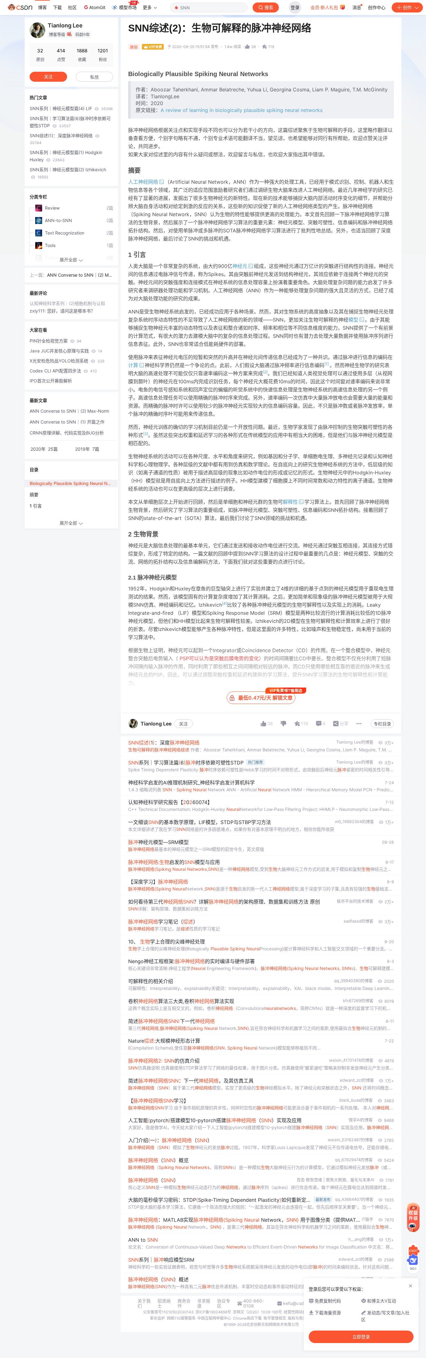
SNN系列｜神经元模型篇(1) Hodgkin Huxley (66, 156)
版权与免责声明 (301, 1318)
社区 (72, 7)
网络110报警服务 (181, 1318)
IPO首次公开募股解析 (51, 380)
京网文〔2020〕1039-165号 (257, 1312)
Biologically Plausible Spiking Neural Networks (74, 483)
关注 (183, 723)
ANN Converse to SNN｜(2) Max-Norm (79, 275)
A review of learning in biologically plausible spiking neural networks (241, 110)
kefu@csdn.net (298, 1303)
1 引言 (36, 505)
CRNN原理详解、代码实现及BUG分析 (67, 432)
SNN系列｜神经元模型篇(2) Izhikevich (68, 173)
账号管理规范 (275, 1318)
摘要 (34, 494)
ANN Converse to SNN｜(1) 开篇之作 (67, 421)
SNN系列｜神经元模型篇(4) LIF (71, 108)
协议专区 (223, 1303)
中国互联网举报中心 (214, 1318)
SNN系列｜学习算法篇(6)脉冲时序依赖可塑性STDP (70, 122)
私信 (94, 77)
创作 (407, 7)
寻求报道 (203, 1303)
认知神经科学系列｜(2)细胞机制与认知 (67, 303)
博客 (42, 7)
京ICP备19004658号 (213, 1312)
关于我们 (144, 1303)
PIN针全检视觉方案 (55, 340)
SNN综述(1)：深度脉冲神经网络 (62, 139)
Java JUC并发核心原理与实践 (66, 350)
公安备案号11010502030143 (168, 1312)
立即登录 (361, 1336)
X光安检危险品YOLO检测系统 (67, 360)
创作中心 (376, 7)
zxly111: (38, 310)
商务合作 (184, 1303)
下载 (57, 7)
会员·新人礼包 (325, 7)
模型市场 (128, 7)
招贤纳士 (164, 1303)
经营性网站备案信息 (300, 1312)
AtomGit (97, 7)
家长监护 (157, 1318)
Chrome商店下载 (247, 1318)
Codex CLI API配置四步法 (63, 370)
